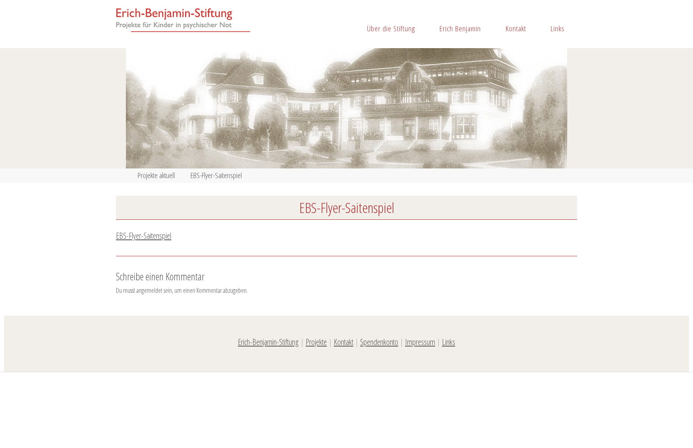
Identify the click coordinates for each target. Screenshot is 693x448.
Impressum (420, 341)
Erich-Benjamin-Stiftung (268, 341)
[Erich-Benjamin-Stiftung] (183, 21)
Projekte (316, 341)
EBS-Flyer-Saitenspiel (143, 235)
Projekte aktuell (156, 175)
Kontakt (343, 341)
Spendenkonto (379, 341)
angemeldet (149, 290)
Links (448, 341)
